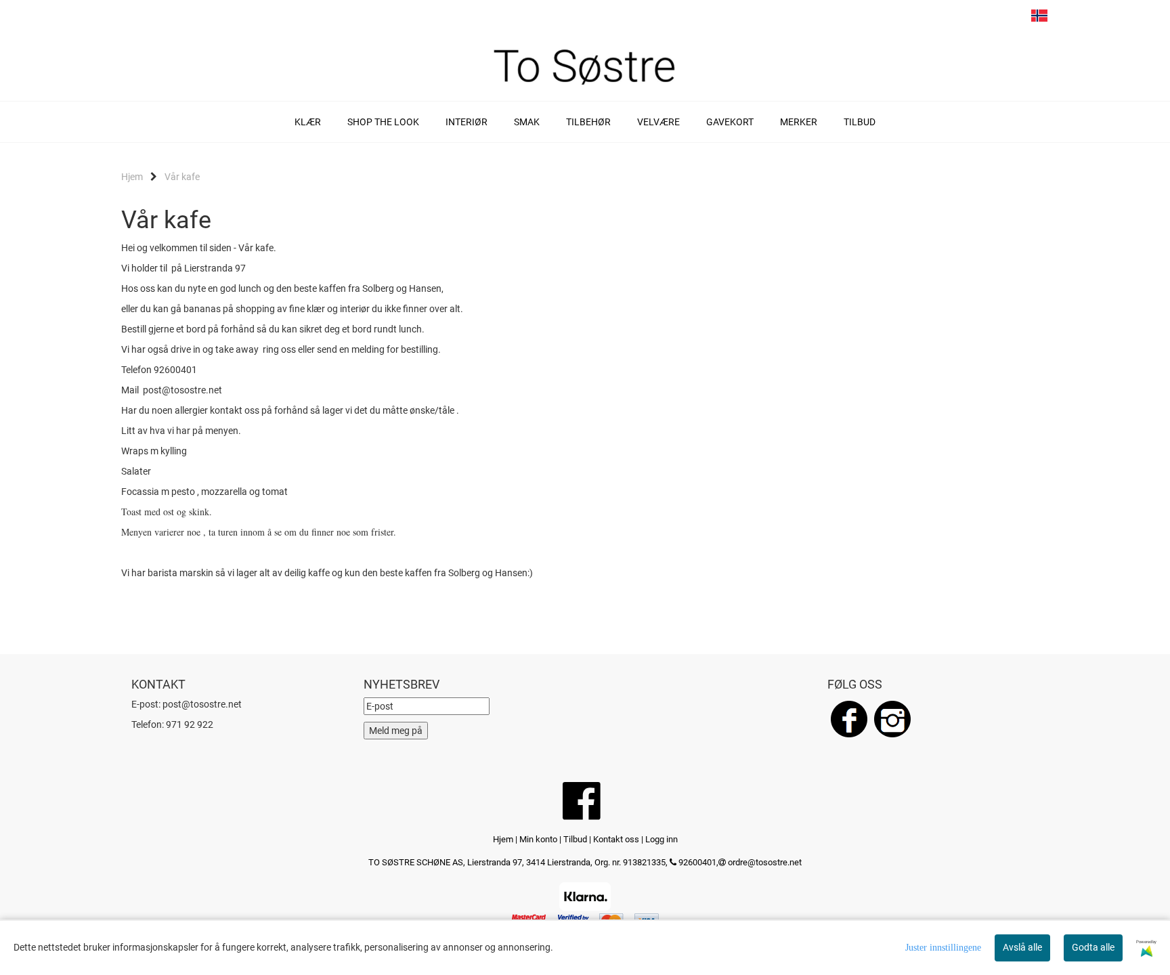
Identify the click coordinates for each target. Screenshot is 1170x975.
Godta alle (1093, 947)
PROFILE (1013, 18)
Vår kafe (182, 176)
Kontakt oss (616, 839)
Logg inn (661, 839)
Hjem (132, 176)
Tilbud (575, 839)
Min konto (538, 839)
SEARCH (962, 18)
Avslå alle (1022, 947)
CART (987, 18)
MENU (936, 18)
